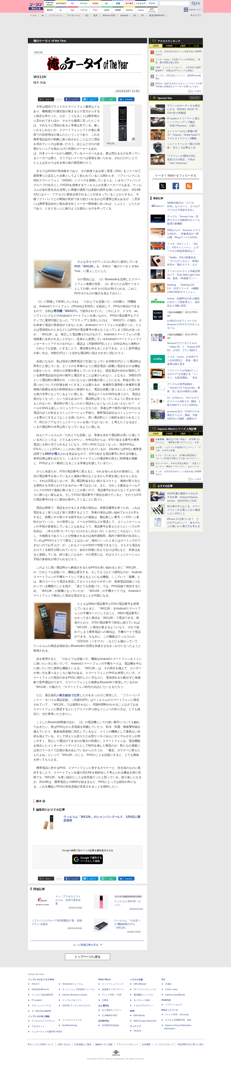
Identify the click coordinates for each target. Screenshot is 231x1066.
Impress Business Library (74, 995)
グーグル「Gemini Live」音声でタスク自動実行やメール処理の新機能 (183, 220)
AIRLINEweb (140, 984)
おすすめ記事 (165, 485)
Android (124, 15)
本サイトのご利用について (41, 1044)
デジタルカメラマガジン (43, 1021)
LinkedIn (128, 99)
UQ (86, 15)
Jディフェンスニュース (145, 989)
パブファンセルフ (173, 1004)
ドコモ (33, 15)
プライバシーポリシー (127, 1044)
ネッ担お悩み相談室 (41, 1011)
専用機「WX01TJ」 (66, 310)
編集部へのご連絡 (104, 1044)
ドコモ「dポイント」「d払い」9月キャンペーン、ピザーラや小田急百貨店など (183, 247)
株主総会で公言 (69, 695)
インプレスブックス (72, 1020)
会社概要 (146, 1044)
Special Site (165, 98)
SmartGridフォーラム (72, 984)
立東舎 (105, 1000)
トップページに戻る (88, 956)
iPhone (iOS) (109, 15)
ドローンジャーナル (41, 1005)
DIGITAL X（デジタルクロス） (77, 1005)
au (42, 15)
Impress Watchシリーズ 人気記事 (177, 428)
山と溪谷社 (103, 1005)
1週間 (183, 46)
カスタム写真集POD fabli (178, 1020)
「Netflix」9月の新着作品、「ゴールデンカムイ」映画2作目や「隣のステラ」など (183, 261)
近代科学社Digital (110, 1025)
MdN (132, 1011)
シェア (75, 99)
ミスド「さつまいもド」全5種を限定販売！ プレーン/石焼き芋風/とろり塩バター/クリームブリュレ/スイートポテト (177, 458)
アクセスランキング (169, 41)
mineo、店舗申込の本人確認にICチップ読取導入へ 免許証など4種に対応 (183, 302)
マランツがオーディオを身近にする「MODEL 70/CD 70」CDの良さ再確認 (183, 109)
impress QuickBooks (175, 995)
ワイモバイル (73, 15)
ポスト (48, 99)
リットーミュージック (113, 984)
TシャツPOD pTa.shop (177, 1014)
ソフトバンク (55, 15)
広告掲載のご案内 (82, 1044)
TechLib (137, 1030)
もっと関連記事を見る (85, 944)
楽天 (95, 15)
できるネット (38, 1026)
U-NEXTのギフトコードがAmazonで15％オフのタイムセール (183, 324)
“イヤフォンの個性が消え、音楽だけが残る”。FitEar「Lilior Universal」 (182, 159)
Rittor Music (104, 979)
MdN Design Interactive (145, 1021)
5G (134, 15)
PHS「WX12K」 (85, 266)
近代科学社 (103, 1021)
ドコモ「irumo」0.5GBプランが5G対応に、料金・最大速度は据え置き (183, 360)
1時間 (155, 46)
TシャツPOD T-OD (112, 995)
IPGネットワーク (170, 1010)
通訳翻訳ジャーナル (143, 995)
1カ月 (196, 46)
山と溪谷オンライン (111, 1010)
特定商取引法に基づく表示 (191, 1044)
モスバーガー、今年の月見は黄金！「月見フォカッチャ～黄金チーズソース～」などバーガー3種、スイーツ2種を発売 (178, 466)
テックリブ (135, 1026)
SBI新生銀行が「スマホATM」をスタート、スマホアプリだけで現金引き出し (183, 206)
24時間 (169, 46)
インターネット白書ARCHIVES (47, 1031)
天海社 (168, 984)
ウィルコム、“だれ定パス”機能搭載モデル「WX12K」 (127, 924)
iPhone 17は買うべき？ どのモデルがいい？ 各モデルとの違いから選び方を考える (183, 523)
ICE (163, 979)
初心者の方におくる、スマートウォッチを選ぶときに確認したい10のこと (183, 510)
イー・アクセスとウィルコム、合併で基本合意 (68, 900)
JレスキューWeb (142, 1000)
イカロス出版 (136, 979)
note (111, 99)
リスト (59, 99)
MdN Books (139, 1015)
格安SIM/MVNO (156, 15)
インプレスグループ (164, 1044)
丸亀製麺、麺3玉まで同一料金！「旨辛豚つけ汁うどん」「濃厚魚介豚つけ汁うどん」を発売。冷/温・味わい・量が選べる (177, 442)
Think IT (35, 984)
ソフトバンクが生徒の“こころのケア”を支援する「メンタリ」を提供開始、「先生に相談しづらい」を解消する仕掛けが (183, 377)
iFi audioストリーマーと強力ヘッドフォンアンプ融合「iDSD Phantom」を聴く (183, 122)
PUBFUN (166, 1000)
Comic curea (171, 989)
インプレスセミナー (72, 1000)
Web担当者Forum (40, 989)
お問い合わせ (63, 1044)
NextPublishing (69, 1025)
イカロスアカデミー (143, 1005)
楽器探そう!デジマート (113, 989)
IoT (142, 15)
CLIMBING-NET (109, 1015)
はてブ (93, 99)
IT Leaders (37, 1000)
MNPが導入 (52, 453)
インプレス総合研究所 (42, 995)
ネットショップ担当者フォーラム (78, 989)
